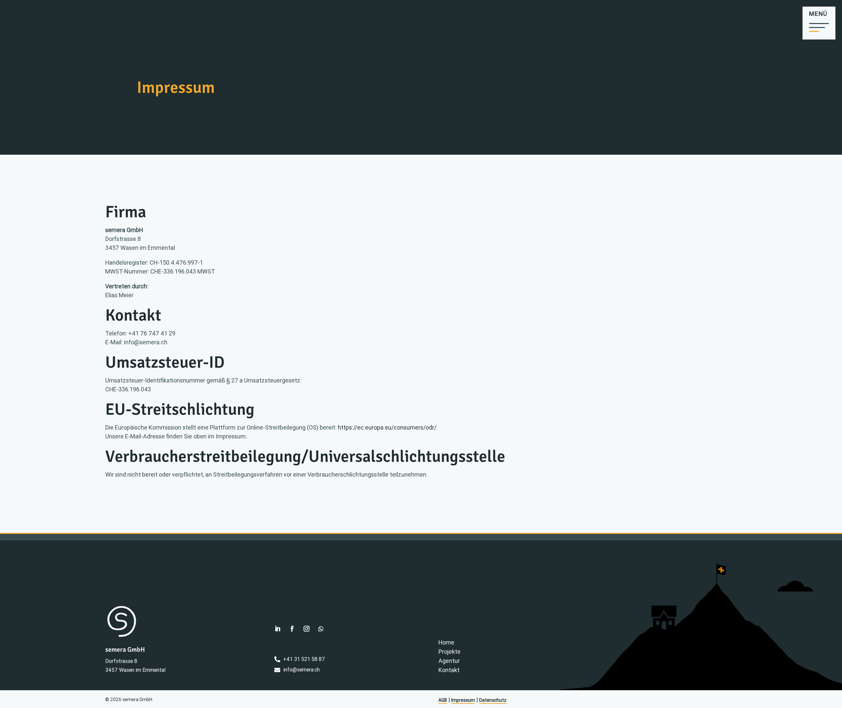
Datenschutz (493, 700)
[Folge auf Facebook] (292, 629)
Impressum (463, 700)
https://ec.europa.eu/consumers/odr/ (387, 427)
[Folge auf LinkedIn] (278, 629)
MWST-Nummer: (127, 271)
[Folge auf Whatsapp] (321, 629)
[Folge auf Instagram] (306, 629)
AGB (442, 700)
